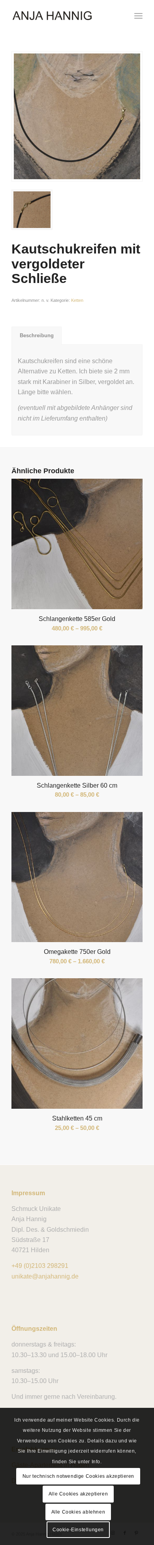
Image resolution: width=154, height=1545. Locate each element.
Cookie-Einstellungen (78, 1529)
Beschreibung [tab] (37, 335)
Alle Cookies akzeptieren (78, 1494)
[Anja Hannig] (63, 15)
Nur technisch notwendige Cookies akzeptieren (78, 1476)
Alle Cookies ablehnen (78, 1512)
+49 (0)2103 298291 (39, 1265)
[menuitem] (138, 15)
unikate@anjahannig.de (45, 1276)
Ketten (77, 300)
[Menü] (138, 15)
